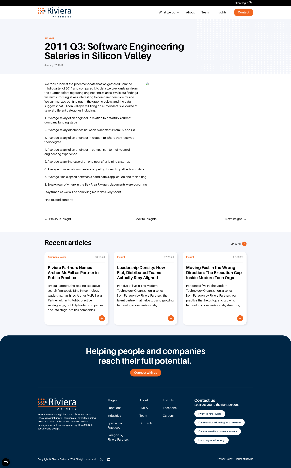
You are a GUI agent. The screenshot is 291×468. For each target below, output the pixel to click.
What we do (167, 12)
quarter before (59, 93)
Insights (221, 12)
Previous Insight (60, 219)
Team (205, 12)
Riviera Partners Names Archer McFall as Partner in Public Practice (73, 272)
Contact (243, 12)
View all (235, 244)
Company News (57, 257)
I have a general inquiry (211, 440)
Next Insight (233, 219)
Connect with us (145, 372)
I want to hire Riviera (209, 413)
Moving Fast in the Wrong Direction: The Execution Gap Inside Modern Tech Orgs (214, 272)
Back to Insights (145, 219)
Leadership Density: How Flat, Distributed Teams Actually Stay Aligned (141, 272)
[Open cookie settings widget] (6, 462)
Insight (49, 38)
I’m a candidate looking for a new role (219, 422)
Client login (241, 3)
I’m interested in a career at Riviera (217, 431)
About (190, 12)
